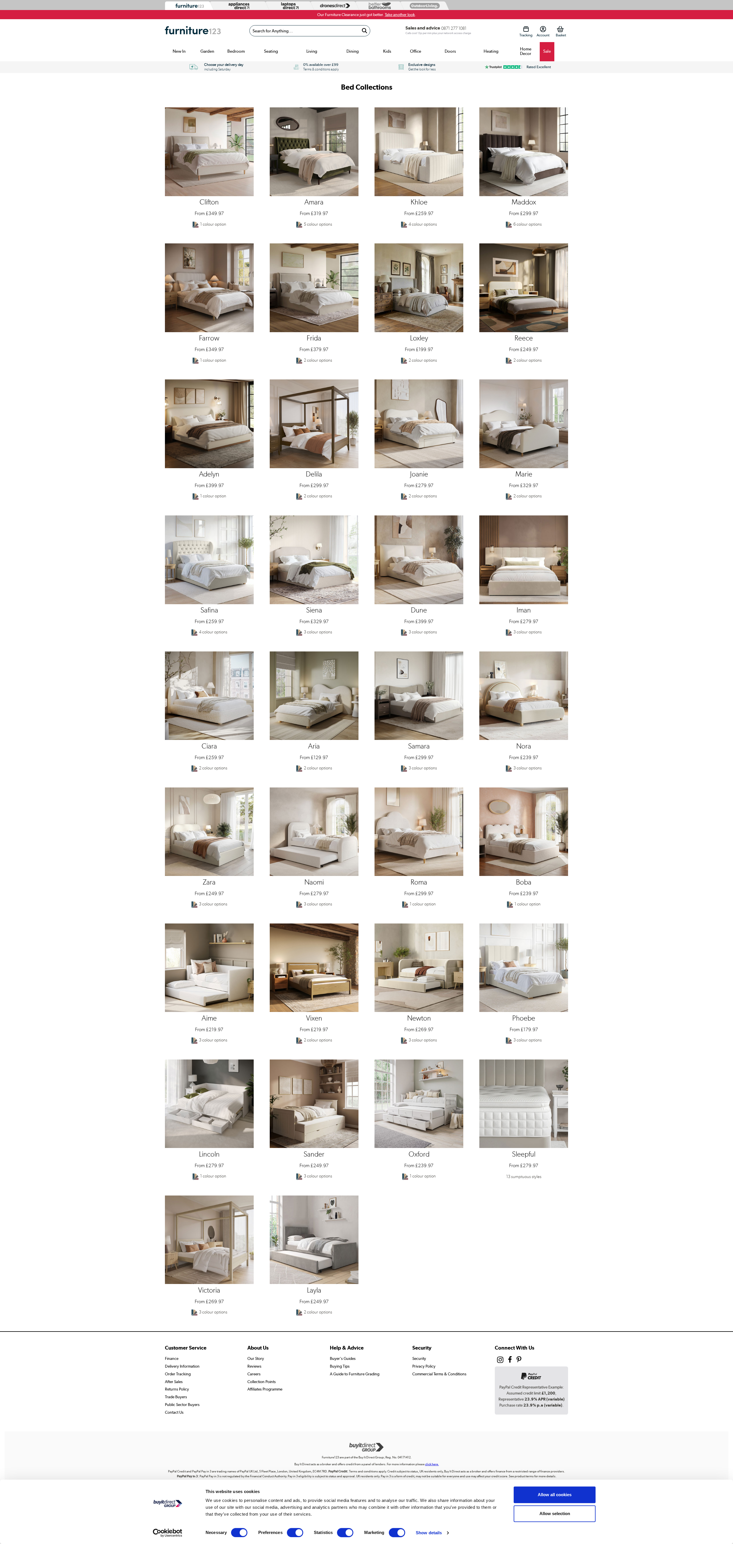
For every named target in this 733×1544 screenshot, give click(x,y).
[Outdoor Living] (423, 5)
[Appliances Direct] (238, 5)
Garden (207, 51)
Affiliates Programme (264, 1389)
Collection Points (261, 1381)
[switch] (295, 1532)
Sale (547, 51)
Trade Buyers (176, 1397)
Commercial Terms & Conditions (439, 1374)
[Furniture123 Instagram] (500, 1361)
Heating (491, 51)
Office (415, 51)
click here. (432, 1464)
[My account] (543, 29)
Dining (352, 51)
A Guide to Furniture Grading (354, 1374)
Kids (387, 51)
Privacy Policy (424, 1366)
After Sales (174, 1381)
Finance (171, 1358)
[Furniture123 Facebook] (510, 1360)
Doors (450, 51)
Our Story (255, 1358)
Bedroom (236, 51)
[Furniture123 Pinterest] (519, 1360)
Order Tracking (178, 1374)
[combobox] (310, 30)
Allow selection (554, 1513)
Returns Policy (177, 1389)
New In (179, 51)
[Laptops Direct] (288, 5)
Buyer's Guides (343, 1358)
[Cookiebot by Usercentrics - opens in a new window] (168, 1533)
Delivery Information (182, 1366)
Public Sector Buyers (182, 1404)
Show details (429, 1532)
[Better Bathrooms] (378, 5)
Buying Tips (340, 1366)
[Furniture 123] (188, 6)
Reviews (254, 1366)
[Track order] (526, 29)
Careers (254, 1374)
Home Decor (525, 51)
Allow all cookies (555, 1494)
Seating (271, 51)
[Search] (364, 30)
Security (419, 1358)
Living (311, 51)
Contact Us (174, 1412)
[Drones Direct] (333, 5)
